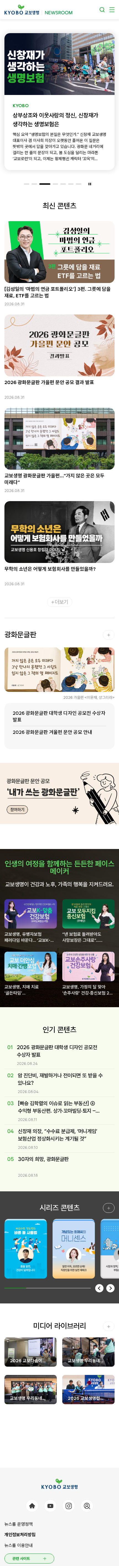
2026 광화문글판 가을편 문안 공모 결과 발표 (49, 382)
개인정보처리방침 (19, 1534)
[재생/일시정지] (89, 183)
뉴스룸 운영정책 (18, 1524)
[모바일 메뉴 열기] (112, 9)
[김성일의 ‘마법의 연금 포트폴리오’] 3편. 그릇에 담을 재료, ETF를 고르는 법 (57, 292)
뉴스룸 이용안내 (18, 1545)
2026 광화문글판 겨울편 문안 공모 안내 (52, 732)
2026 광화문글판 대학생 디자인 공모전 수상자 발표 (59, 716)
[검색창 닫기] (102, 9)
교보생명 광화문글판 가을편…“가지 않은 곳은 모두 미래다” (54, 479)
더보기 (61, 602)
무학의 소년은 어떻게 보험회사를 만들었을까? (50, 569)
